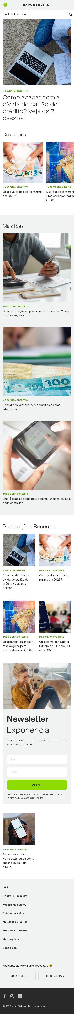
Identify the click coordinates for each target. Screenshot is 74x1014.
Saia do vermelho (13, 913)
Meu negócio (11, 939)
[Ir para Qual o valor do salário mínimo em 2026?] (55, 550)
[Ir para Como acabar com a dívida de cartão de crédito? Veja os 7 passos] (19, 550)
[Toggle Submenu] (41, 14)
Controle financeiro (14, 14)
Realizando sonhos (14, 904)
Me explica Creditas (15, 922)
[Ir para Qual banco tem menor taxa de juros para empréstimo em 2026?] (19, 617)
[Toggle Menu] (67, 4)
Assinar (37, 784)
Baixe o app (10, 948)
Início (6, 887)
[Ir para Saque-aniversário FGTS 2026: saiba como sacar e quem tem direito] (19, 829)
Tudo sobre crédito (15, 930)
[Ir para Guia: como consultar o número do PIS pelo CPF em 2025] (55, 617)
